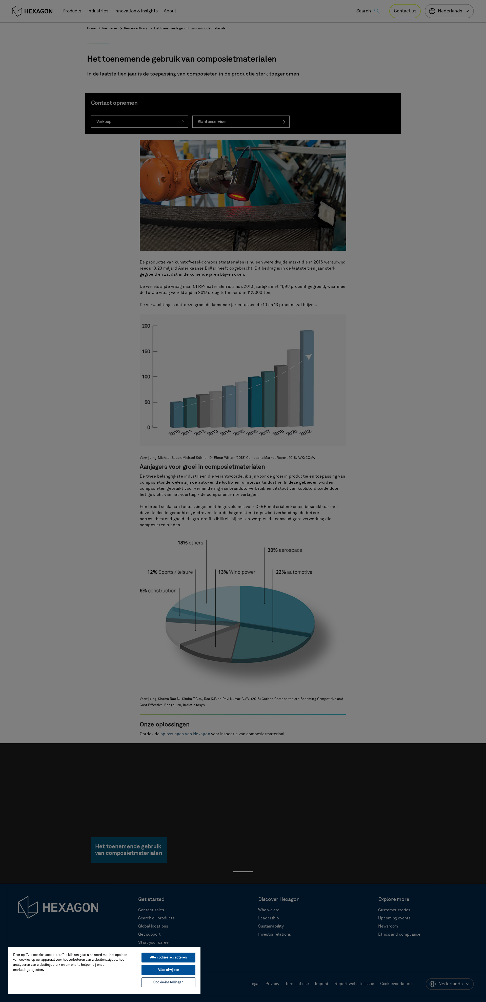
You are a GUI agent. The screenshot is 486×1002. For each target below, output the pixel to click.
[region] (104, 970)
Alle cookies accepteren (168, 957)
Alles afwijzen (168, 970)
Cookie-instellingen (168, 982)
